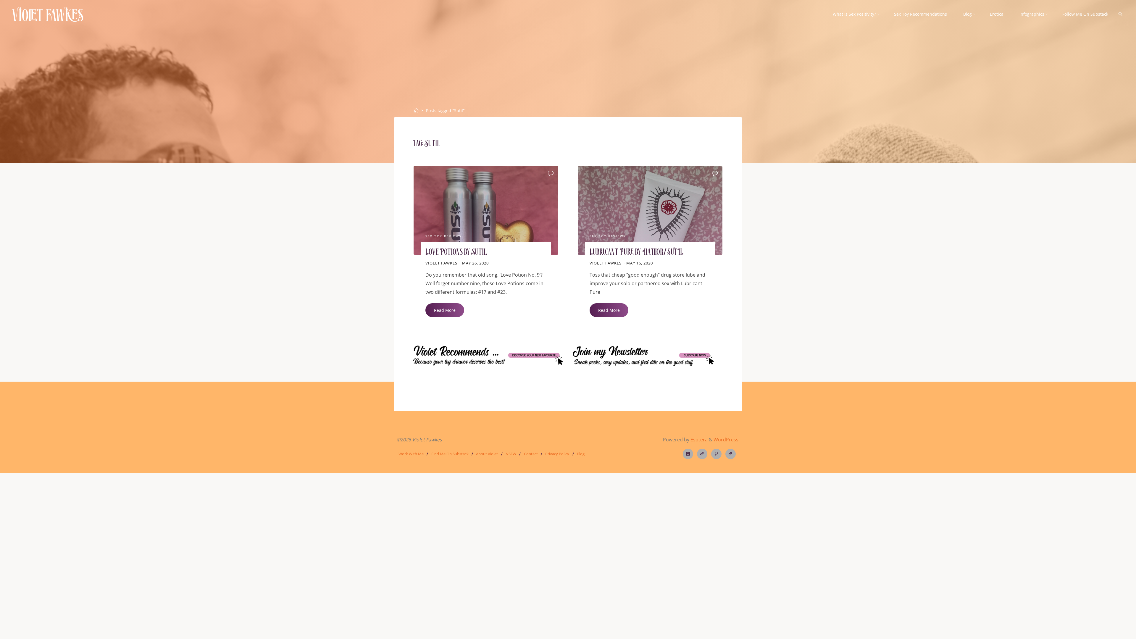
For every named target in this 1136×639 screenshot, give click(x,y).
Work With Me (411, 453)
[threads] (702, 454)
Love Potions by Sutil (456, 252)
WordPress (726, 439)
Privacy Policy (557, 453)
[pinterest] (716, 454)
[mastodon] (730, 454)
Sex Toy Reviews (443, 236)
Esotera (698, 439)
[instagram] (688, 454)
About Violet (487, 453)
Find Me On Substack (450, 453)
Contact (531, 453)
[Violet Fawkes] (48, 14)
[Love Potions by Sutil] (486, 210)
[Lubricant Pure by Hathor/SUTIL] (650, 210)
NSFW (511, 453)
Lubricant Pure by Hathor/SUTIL (637, 252)
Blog (581, 453)
